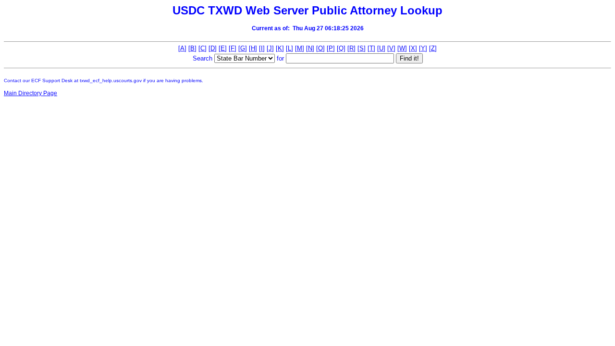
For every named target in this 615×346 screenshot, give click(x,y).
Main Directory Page (30, 93)
